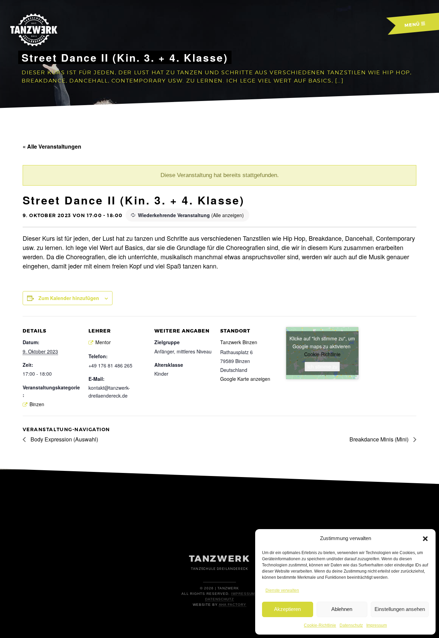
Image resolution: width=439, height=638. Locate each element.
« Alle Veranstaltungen (52, 146)
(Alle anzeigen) (227, 215)
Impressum (376, 625)
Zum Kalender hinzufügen (68, 298)
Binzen (36, 404)
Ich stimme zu (322, 366)
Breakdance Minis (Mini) (379, 439)
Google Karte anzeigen (245, 378)
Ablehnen (341, 609)
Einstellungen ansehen (400, 609)
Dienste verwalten (282, 590)
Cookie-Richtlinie (320, 625)
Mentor (103, 342)
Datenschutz (351, 625)
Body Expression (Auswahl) (63, 439)
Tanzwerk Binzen (238, 342)
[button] (425, 538)
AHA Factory (233, 604)
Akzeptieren (287, 609)
